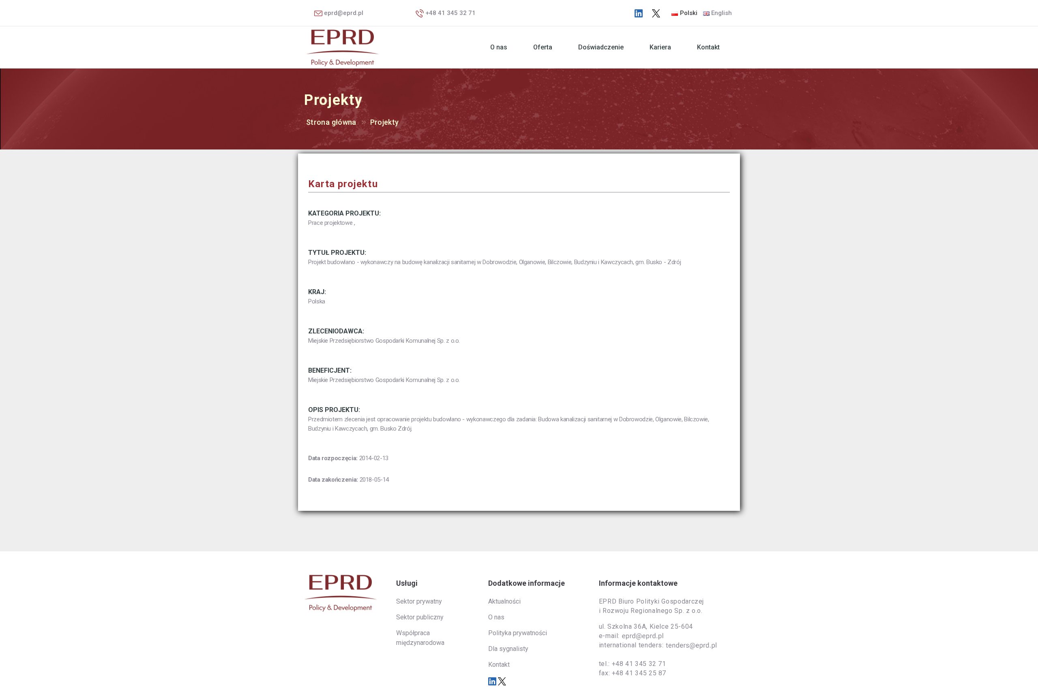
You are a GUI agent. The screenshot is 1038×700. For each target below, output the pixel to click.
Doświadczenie (601, 47)
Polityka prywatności (517, 633)
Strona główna (331, 122)
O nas (498, 47)
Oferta (542, 47)
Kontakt (708, 47)
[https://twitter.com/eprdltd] (656, 13)
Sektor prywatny (419, 601)
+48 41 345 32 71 (450, 13)
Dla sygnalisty (508, 649)
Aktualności (504, 601)
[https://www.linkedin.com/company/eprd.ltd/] (639, 13)
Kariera (660, 47)
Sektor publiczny (420, 617)
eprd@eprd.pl (342, 13)
